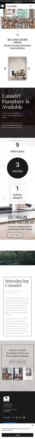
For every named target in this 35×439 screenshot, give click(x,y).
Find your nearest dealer (11, 125)
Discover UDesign (15, 235)
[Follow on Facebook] (13, 417)
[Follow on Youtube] (24, 417)
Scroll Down (17, 25)
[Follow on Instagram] (16, 417)
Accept (18, 435)
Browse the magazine (17, 362)
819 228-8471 (6, 411)
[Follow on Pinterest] (20, 417)
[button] (5, 68)
